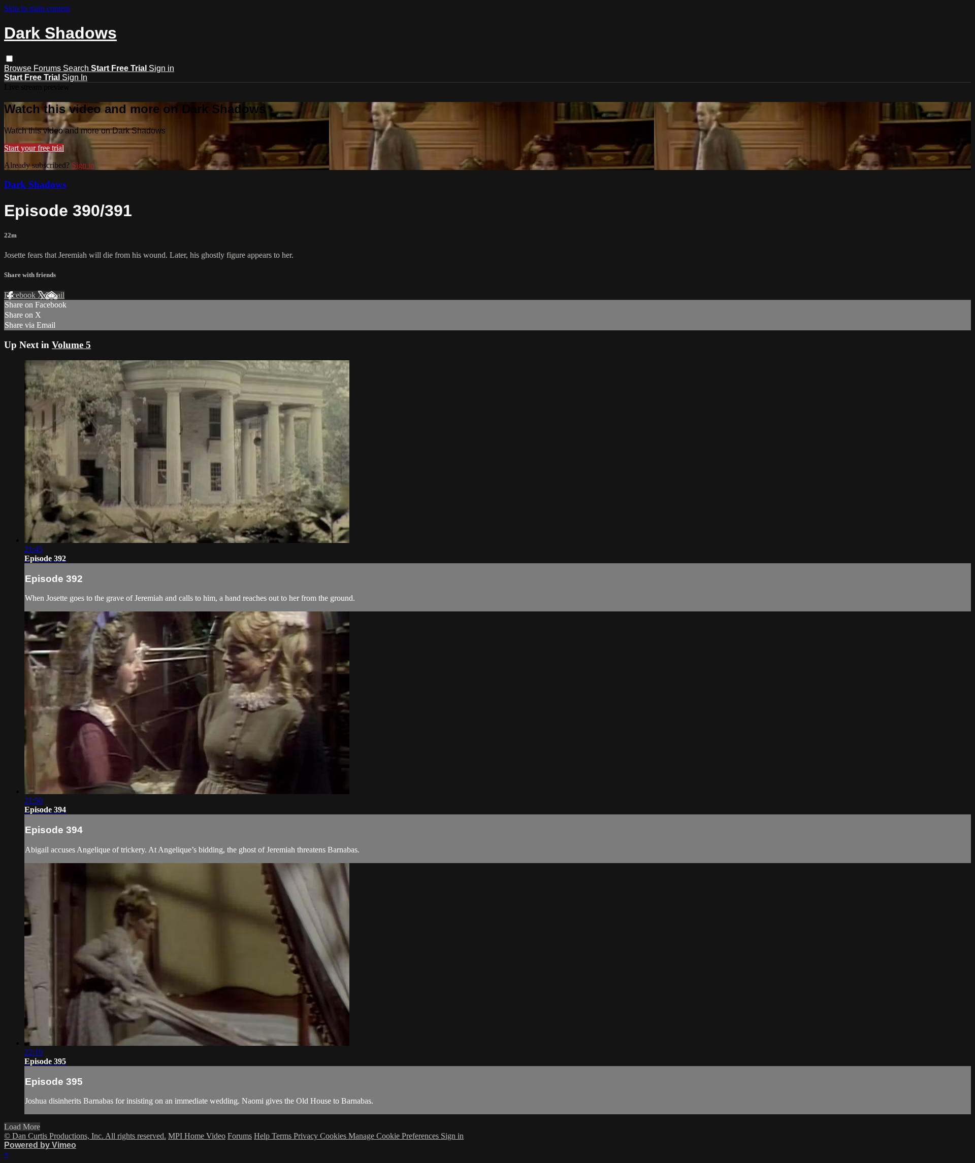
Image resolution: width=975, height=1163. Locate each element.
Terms (283, 1136)
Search (77, 68)
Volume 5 (71, 344)
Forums (48, 68)
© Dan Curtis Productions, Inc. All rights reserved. (85, 1136)
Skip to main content (37, 8)
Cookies (334, 1136)
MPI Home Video (196, 1136)
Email (55, 295)
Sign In (74, 77)
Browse (19, 68)
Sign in (161, 68)
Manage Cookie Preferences (394, 1136)
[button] (9, 58)
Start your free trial (34, 148)
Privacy (307, 1136)
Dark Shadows (35, 184)
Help (263, 1136)
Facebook (21, 295)
